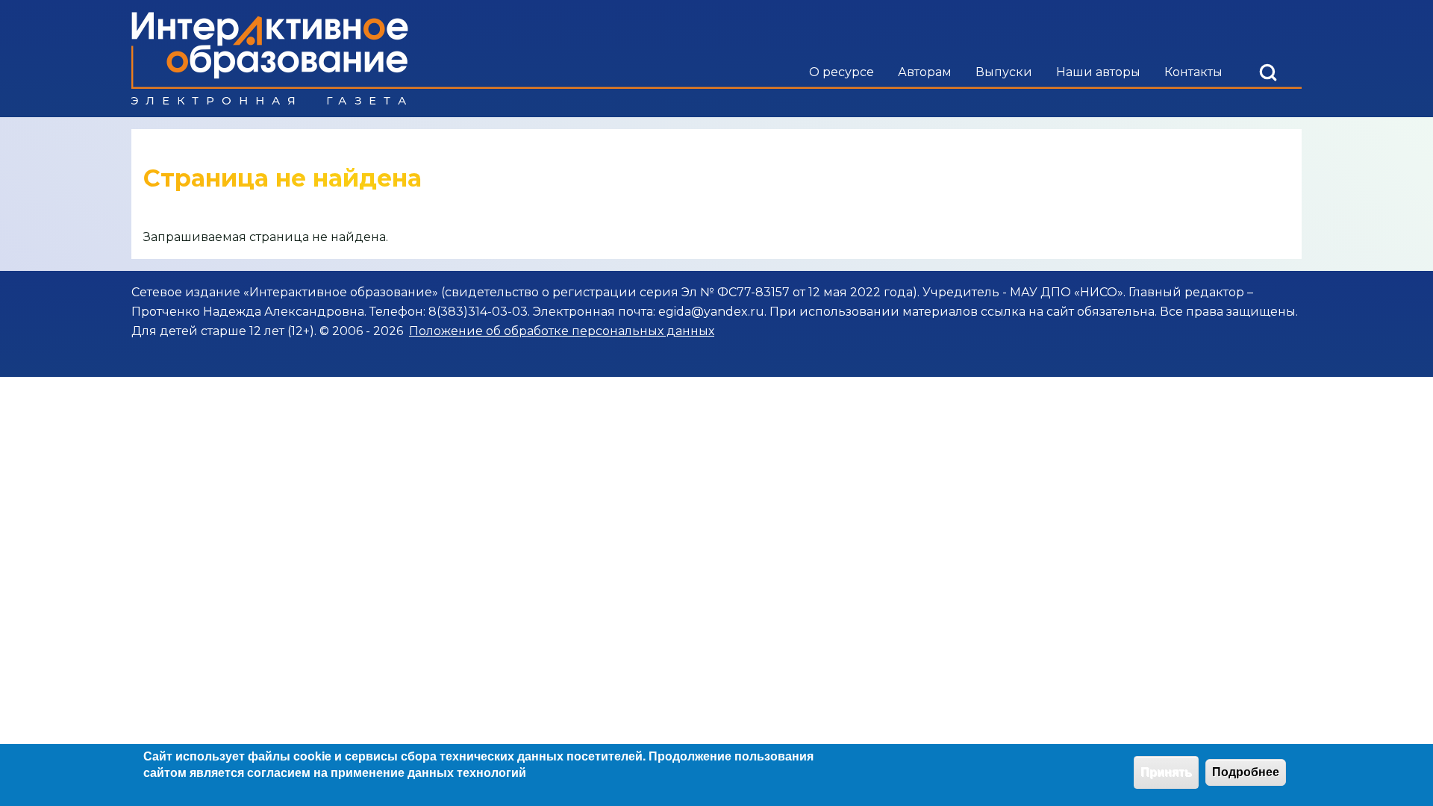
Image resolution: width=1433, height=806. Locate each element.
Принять (1166, 772)
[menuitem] (841, 72)
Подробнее (1245, 772)
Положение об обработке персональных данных (561, 331)
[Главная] (269, 58)
